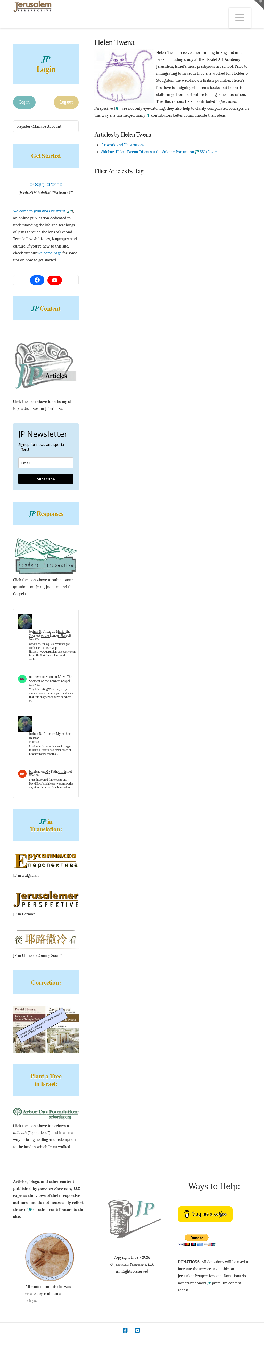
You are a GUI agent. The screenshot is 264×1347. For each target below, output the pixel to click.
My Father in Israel (58, 771)
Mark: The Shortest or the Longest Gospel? (50, 633)
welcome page (49, 253)
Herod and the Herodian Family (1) (183, 183)
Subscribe (46, 478)
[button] (240, 18)
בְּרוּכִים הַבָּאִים (46, 184)
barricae (34, 771)
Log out (66, 102)
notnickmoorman (41, 677)
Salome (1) (227, 183)
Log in (24, 102)
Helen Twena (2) (134, 183)
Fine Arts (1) (104, 183)
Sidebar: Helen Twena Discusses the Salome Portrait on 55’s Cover (159, 152)
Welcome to (39, 211)
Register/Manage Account (39, 126)
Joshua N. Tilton (40, 631)
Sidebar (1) (102, 194)
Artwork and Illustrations (122, 145)
